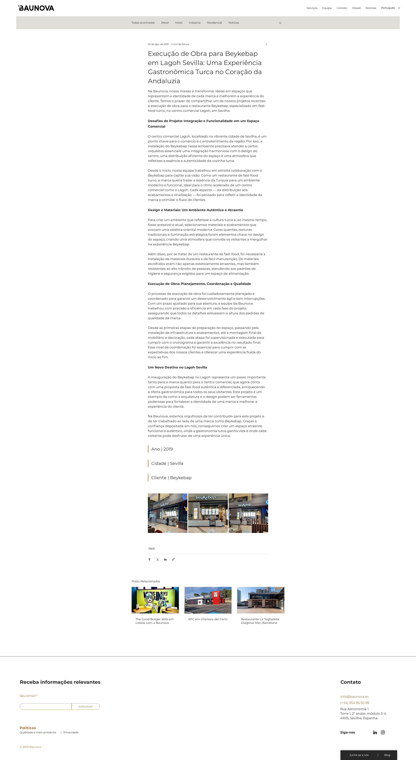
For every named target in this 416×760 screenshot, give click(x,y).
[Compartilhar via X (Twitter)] (157, 559)
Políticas (28, 728)
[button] (280, 22)
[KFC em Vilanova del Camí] (208, 600)
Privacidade (70, 732)
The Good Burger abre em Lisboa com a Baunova (155, 621)
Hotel (178, 22)
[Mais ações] (266, 44)
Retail (165, 22)
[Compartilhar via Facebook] (149, 559)
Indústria (195, 22)
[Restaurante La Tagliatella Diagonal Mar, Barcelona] (260, 600)
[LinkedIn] (375, 732)
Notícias (233, 22)
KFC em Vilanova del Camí (208, 619)
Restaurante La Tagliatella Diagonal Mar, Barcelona (260, 621)
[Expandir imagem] (167, 513)
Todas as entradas (143, 22)
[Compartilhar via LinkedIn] (165, 559)
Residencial (214, 22)
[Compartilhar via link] (173, 559)
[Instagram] (382, 732)
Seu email (27, 695)
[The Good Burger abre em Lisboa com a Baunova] (155, 600)
